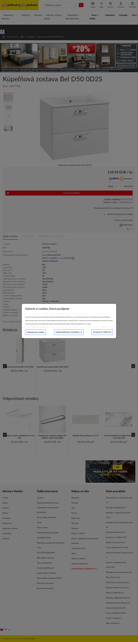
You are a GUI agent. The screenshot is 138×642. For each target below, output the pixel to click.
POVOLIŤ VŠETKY (102, 332)
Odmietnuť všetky (35, 332)
